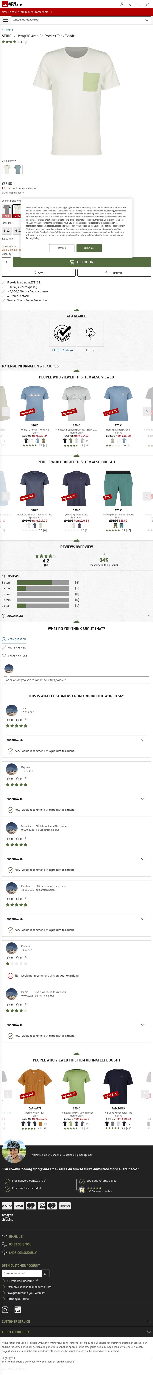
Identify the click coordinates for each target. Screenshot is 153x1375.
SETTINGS (62, 248)
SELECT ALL (89, 248)
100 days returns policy (22, 287)
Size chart (7, 239)
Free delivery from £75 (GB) (24, 282)
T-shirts (9, 29)
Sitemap (10, 1361)
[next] (147, 411)
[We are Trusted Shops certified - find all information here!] (82, 1190)
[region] (76, 228)
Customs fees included (26, 1188)
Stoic (7, 35)
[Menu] (5, 19)
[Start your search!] (147, 19)
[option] (76, 101)
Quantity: (7, 253)
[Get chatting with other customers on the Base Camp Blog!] (21, 1310)
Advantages (15, 740)
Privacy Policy (32, 238)
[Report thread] (26, 720)
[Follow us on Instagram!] (8, 1310)
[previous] (6, 411)
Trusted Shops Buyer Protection (27, 300)
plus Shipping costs (13, 192)
